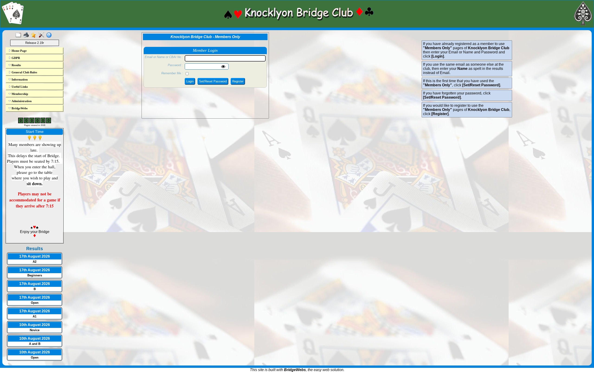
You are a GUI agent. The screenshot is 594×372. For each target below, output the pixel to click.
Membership (19, 94)
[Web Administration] (42, 35)
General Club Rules (24, 72)
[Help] (50, 35)
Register (237, 81)
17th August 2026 (34, 256)
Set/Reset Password (213, 81)
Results (16, 65)
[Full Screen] (19, 35)
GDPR (15, 58)
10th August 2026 (34, 325)
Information (19, 79)
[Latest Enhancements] (35, 35)
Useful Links (19, 86)
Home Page (19, 50)
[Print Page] (27, 35)
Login (190, 81)
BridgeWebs (19, 108)
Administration (21, 101)
